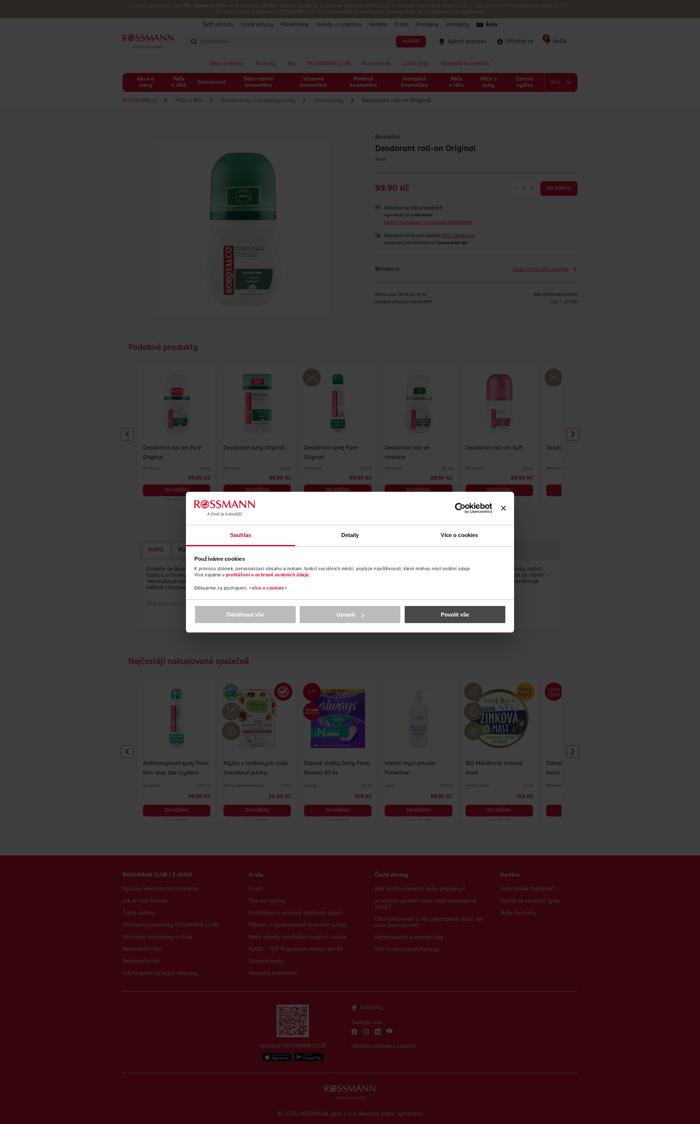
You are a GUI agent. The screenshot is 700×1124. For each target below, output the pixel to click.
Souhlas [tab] (240, 535)
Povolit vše (455, 614)
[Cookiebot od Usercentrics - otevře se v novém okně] (460, 508)
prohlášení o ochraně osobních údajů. (268, 575)
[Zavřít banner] (503, 508)
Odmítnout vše (245, 614)
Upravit (346, 614)
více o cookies (268, 588)
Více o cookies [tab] (459, 535)
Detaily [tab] (350, 535)
